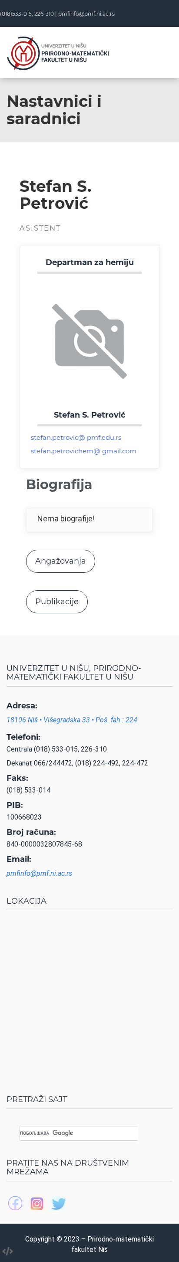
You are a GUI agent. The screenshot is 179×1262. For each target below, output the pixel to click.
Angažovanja (60, 561)
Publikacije (57, 601)
